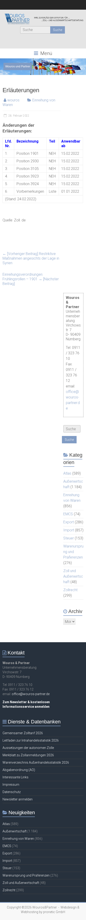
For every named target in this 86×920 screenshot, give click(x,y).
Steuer (68, 538)
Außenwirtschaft (15, 831)
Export (68, 522)
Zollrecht (70, 590)
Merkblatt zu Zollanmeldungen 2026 (28, 755)
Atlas (67, 473)
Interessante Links (15, 777)
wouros (13, 100)
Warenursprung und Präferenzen (73, 551)
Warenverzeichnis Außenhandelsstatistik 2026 (36, 762)
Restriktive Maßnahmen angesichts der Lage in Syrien (31, 258)
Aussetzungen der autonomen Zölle (28, 748)
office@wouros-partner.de (31, 694)
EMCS (68, 514)
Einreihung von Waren (18, 838)
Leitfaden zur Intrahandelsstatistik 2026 (31, 740)
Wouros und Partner (17, 66)
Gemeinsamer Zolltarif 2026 (23, 733)
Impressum (11, 784)
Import (68, 530)
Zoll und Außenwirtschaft (73, 576)
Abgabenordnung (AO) (19, 770)
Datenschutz (12, 792)
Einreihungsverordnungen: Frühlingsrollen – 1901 (31, 279)
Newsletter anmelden (18, 799)
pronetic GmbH (54, 912)
